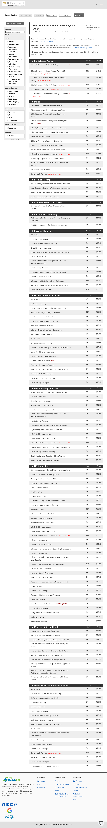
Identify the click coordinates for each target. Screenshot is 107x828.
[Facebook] (3, 805)
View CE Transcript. (46, 41)
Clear (7, 34)
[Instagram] (15, 805)
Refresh (79, 15)
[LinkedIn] (7, 805)
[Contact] (97, 5)
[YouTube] (11, 805)
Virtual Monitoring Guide (83, 48)
